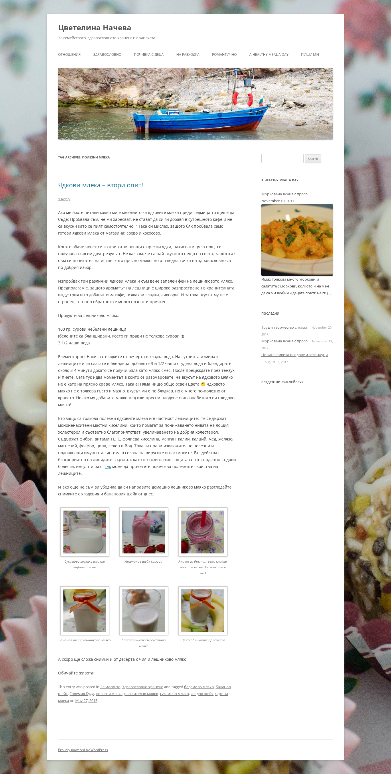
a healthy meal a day (269, 54)
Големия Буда (82, 693)
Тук (108, 466)
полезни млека (109, 693)
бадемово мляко (199, 686)
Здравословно (107, 54)
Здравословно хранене (142, 686)
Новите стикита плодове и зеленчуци (294, 354)
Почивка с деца (149, 54)
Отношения (69, 54)
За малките (110, 686)
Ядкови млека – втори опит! (100, 184)
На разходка (188, 54)
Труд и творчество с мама (284, 327)
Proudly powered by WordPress (83, 749)
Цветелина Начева (94, 27)
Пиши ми (310, 54)
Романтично (224, 54)
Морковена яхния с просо (284, 194)
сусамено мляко (174, 693)
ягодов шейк (202, 693)
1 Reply (64, 198)
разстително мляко (141, 693)
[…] (329, 292)
